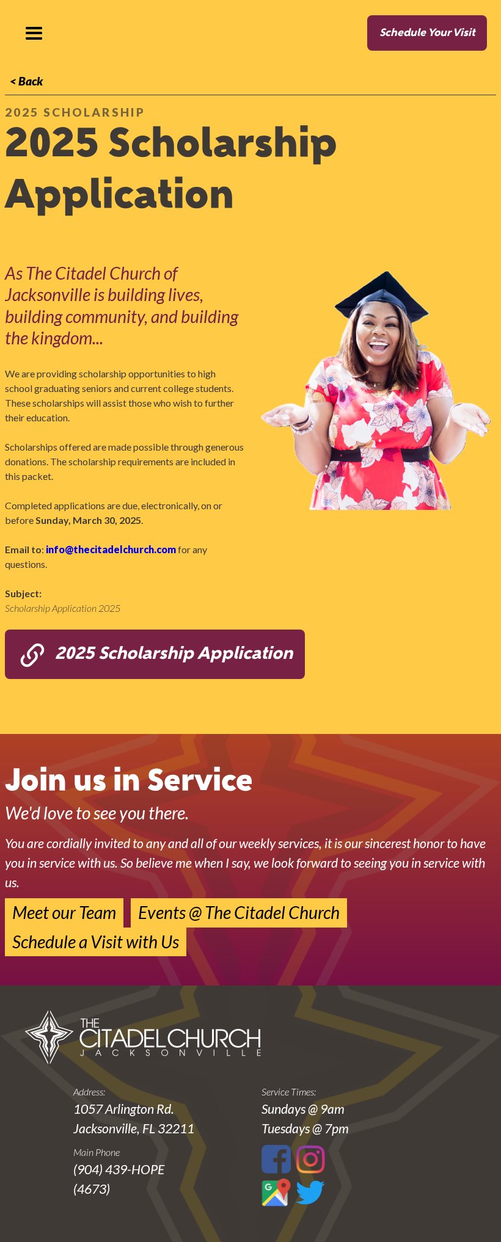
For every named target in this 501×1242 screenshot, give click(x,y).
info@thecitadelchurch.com (111, 549)
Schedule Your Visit (427, 33)
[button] (34, 34)
